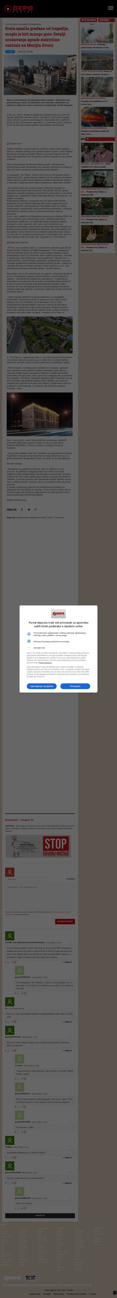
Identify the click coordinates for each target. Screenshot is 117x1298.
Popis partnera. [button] (45, 662)
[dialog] (59, 649)
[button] (58, 648)
